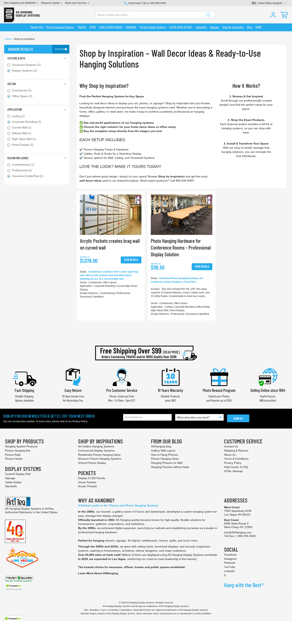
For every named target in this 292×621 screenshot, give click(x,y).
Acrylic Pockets (87, 486)
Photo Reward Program (219, 390)
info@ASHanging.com (238, 532)
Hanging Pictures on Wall (166, 462)
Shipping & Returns (236, 450)
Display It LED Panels (91, 478)
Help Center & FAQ (236, 467)
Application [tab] (14, 109)
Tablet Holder (13, 482)
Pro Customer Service (121, 390)
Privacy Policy (79, 421)
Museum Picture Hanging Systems (99, 458)
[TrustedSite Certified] (14, 587)
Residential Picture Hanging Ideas (99, 454)
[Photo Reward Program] (219, 377)
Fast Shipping (24, 390)
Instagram (230, 558)
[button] (273, 15)
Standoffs (11, 486)
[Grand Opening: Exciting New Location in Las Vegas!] (22, 557)
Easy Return (73, 390)
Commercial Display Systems (96, 450)
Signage (10, 478)
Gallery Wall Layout (163, 450)
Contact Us (231, 446)
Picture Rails (13, 454)
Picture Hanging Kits (17, 450)
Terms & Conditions (236, 458)
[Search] (208, 15)
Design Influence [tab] (18, 158)
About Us (230, 454)
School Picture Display (92, 462)
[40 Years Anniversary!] (15, 531)
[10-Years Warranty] (170, 377)
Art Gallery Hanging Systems (96, 446)
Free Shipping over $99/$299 (20, 3)
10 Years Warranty (170, 390)
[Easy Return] (73, 377)
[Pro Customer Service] (122, 377)
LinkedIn (229, 571)
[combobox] (155, 14)
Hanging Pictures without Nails (170, 467)
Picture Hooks (13, 458)
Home (8, 39)
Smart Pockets (87, 482)
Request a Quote (50, 3)
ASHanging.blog (161, 446)
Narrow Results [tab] (20, 49)
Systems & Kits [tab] (16, 58)
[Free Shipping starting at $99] (146, 353)
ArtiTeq (49, 508)
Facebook (230, 554)
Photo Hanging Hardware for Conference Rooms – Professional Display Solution (181, 247)
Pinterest (229, 562)
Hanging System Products (21, 446)
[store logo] (22, 15)
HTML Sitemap (233, 471)
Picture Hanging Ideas (165, 458)
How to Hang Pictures (164, 454)
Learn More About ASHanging (98, 573)
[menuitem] (37, 27)
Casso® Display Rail (17, 474)
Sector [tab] (11, 84)
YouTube (229, 566)
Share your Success (76, 3)
